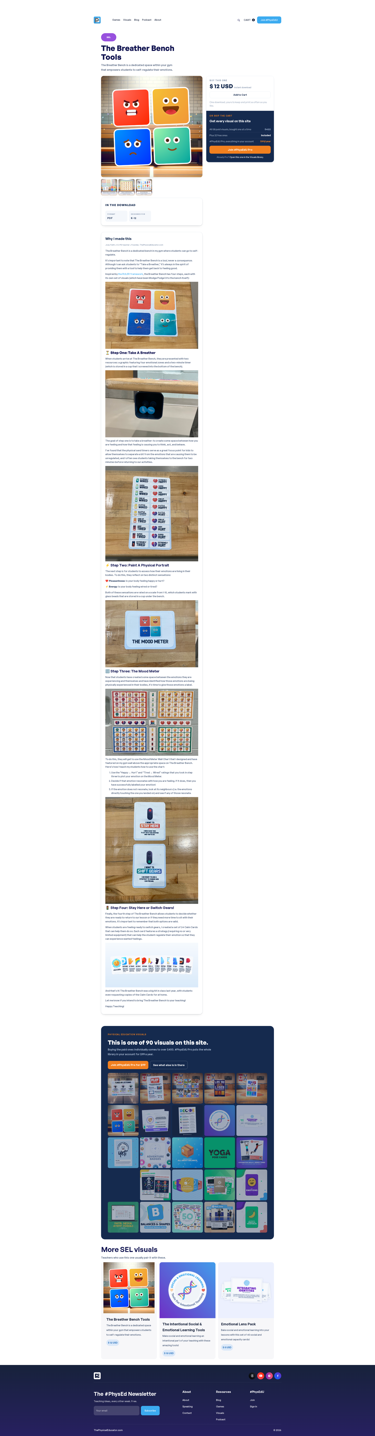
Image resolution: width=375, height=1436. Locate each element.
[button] (249, 20)
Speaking (187, 1406)
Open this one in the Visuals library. (247, 157)
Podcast (220, 1419)
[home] (100, 20)
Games (220, 1406)
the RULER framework (130, 273)
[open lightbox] (151, 126)
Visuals (220, 1412)
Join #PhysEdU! (269, 19)
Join (252, 1400)
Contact (187, 1412)
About (185, 1400)
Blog (218, 1400)
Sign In (253, 1406)
